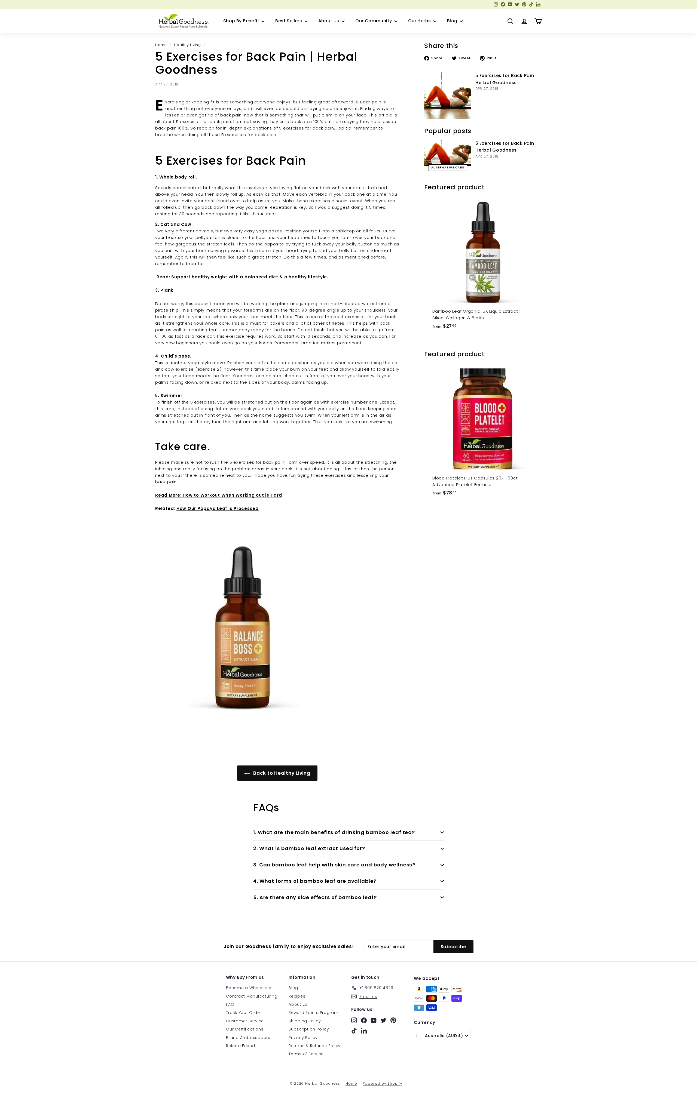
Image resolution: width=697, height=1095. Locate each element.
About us (298, 1004)
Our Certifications (245, 1029)
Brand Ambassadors (248, 1037)
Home (161, 44)
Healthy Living (187, 44)
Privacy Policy (303, 1037)
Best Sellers (289, 21)
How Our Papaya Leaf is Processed (217, 508)
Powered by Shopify (382, 1083)
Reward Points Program (313, 1012)
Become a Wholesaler (249, 988)
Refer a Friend (240, 1045)
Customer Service (245, 1021)
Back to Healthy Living (281, 773)
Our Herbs (420, 21)
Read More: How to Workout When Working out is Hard (218, 495)
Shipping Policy (305, 1021)
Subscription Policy (309, 1029)
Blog (452, 21)
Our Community (374, 21)
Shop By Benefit (241, 21)
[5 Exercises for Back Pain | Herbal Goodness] (447, 95)
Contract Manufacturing (251, 996)
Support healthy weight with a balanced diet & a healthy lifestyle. (249, 277)
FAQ (230, 1004)
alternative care (447, 167)
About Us (329, 21)
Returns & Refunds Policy (315, 1045)
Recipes (297, 996)
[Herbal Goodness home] (182, 21)
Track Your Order (243, 1012)
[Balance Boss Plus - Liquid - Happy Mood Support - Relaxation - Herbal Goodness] (277, 627)
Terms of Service (306, 1054)
